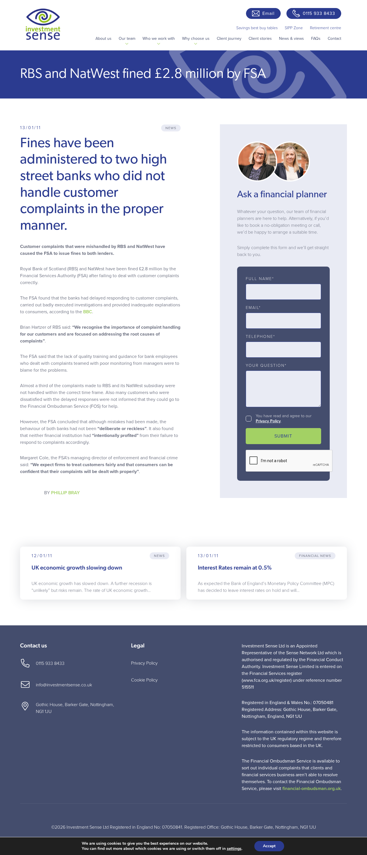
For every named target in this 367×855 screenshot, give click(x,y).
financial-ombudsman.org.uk (311, 788)
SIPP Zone (294, 27)
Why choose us (196, 38)
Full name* (260, 279)
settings (234, 848)
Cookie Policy (144, 680)
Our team (127, 38)
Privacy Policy (268, 421)
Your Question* (266, 366)
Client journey (229, 38)
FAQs (316, 38)
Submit (283, 436)
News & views (291, 38)
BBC (87, 312)
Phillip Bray (65, 493)
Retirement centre (325, 27)
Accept (269, 846)
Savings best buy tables (257, 27)
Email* (253, 308)
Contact (334, 38)
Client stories (260, 38)
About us (103, 38)
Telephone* (260, 337)
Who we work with (158, 38)
